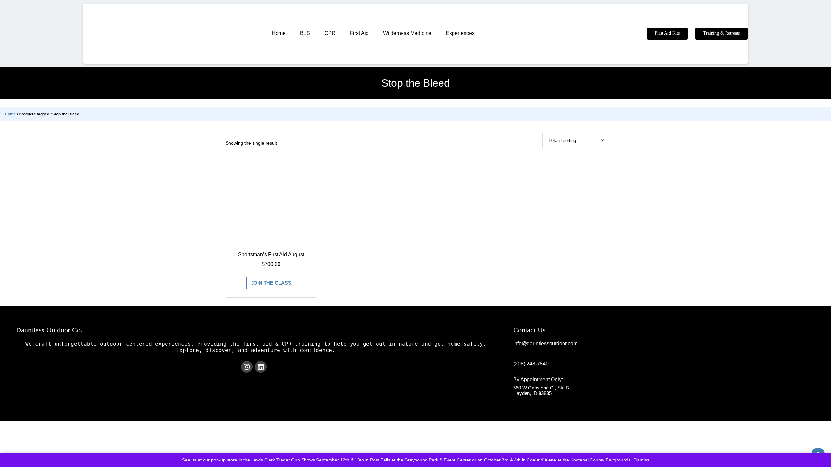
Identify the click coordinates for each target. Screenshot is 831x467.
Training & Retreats (721, 33)
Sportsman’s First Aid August (271, 254)
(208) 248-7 (526, 363)
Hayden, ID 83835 (532, 393)
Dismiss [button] (641, 459)
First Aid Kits (667, 33)
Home (10, 114)
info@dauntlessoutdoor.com (545, 343)
